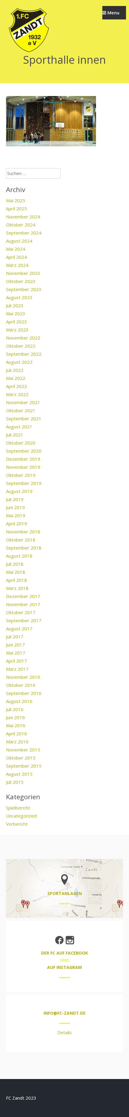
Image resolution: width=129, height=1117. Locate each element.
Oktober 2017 (20, 612)
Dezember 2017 (23, 596)
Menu (112, 13)
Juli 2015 (14, 782)
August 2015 (19, 774)
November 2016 (23, 677)
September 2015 (23, 766)
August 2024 (19, 241)
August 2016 (19, 701)
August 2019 (19, 491)
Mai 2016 (15, 725)
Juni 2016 (15, 717)
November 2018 (23, 532)
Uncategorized (21, 816)
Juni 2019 (15, 507)
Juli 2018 (14, 564)
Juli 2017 (14, 637)
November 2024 (23, 217)
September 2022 (23, 354)
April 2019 (16, 523)
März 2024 (17, 265)
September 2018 (23, 548)
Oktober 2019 (20, 475)
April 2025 (16, 208)
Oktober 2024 (20, 225)
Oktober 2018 (20, 540)
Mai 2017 (15, 653)
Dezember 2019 (23, 459)
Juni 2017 (15, 645)
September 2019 (23, 483)
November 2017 (23, 604)
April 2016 (16, 733)
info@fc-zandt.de (65, 1013)
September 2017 (23, 620)
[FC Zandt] (28, 51)
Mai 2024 (15, 249)
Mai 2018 (15, 572)
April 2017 (16, 661)
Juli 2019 (14, 499)
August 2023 (19, 297)
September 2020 (23, 451)
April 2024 (16, 257)
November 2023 (23, 273)
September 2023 (23, 289)
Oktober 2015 (20, 758)
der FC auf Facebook (64, 953)
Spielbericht (18, 808)
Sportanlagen (64, 893)
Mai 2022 (15, 378)
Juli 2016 (14, 709)
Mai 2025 (15, 200)
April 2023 (16, 322)
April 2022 (16, 386)
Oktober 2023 (20, 281)
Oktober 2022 (20, 346)
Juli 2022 (14, 370)
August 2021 (19, 427)
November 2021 (23, 402)
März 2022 (17, 394)
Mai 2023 (15, 313)
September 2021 (23, 418)
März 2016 (17, 742)
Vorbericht (17, 824)
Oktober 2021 (20, 410)
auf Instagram (64, 967)
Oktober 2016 (20, 685)
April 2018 (16, 580)
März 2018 (17, 588)
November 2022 (23, 338)
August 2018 (19, 556)
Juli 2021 (14, 435)
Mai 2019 (15, 515)
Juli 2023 (14, 305)
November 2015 (23, 750)
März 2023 (17, 330)
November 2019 (23, 467)
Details (64, 1032)
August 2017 (19, 628)
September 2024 (23, 233)
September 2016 (23, 693)
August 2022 (19, 362)
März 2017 (17, 669)
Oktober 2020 (20, 443)
